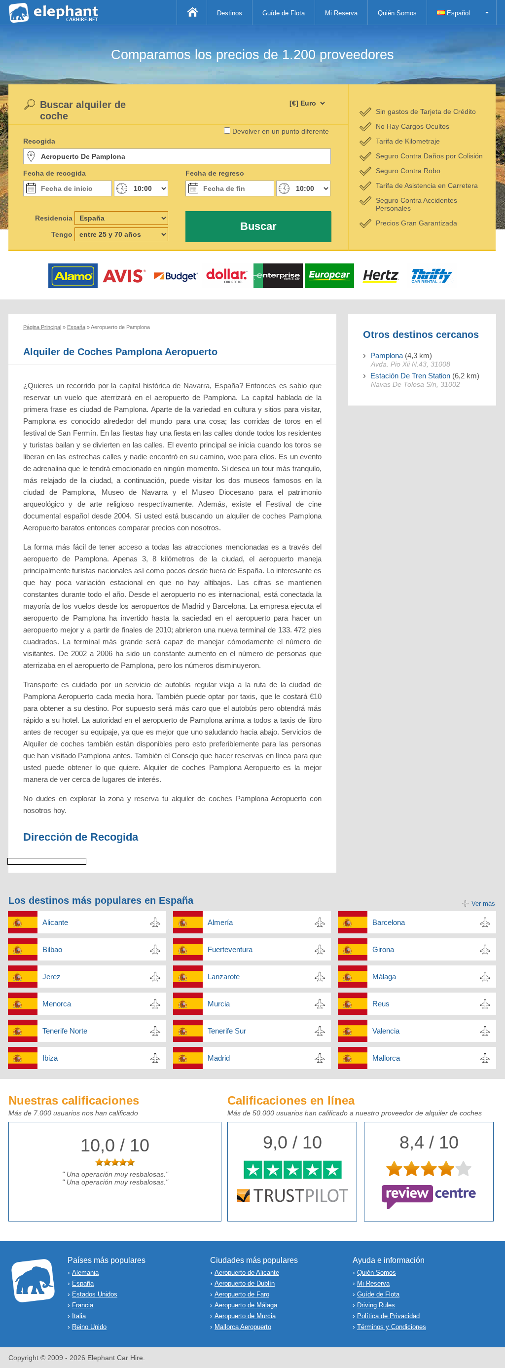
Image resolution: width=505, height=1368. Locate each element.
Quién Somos (397, 13)
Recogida (39, 141)
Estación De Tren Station (410, 375)
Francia (82, 1305)
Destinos (229, 13)
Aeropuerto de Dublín (245, 1283)
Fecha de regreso (214, 173)
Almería (220, 922)
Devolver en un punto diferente (280, 131)
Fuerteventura (230, 949)
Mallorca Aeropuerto (243, 1327)
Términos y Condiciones (391, 1327)
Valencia (385, 1031)
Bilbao (52, 949)
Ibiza (50, 1058)
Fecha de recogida (54, 173)
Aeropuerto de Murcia (245, 1316)
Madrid (219, 1058)
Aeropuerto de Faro (242, 1294)
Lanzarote (224, 976)
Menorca (56, 1003)
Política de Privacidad (388, 1316)
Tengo (61, 234)
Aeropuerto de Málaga (246, 1305)
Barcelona (388, 922)
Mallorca (386, 1058)
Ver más (483, 903)
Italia (79, 1316)
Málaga (384, 976)
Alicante (55, 922)
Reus (381, 1003)
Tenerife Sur (227, 1031)
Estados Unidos (94, 1294)
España (83, 1283)
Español (457, 13)
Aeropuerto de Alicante (247, 1272)
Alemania (85, 1272)
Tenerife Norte (64, 1031)
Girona (383, 949)
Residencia (53, 218)
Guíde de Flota (283, 13)
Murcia (219, 1003)
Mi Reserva (341, 13)
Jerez (51, 976)
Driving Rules (376, 1305)
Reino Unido (89, 1327)
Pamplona (386, 355)
